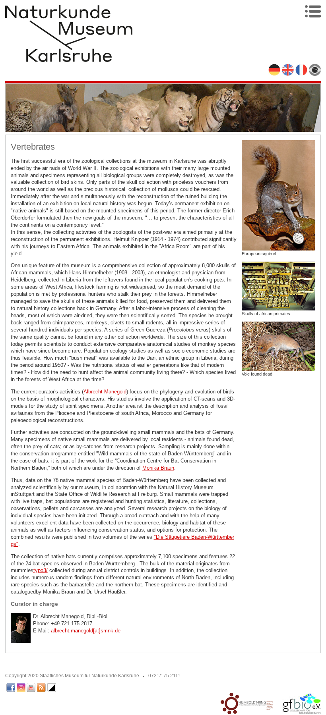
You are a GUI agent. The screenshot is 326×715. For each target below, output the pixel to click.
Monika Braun (158, 468)
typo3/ (40, 570)
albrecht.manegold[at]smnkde (85, 631)
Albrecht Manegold (104, 392)
